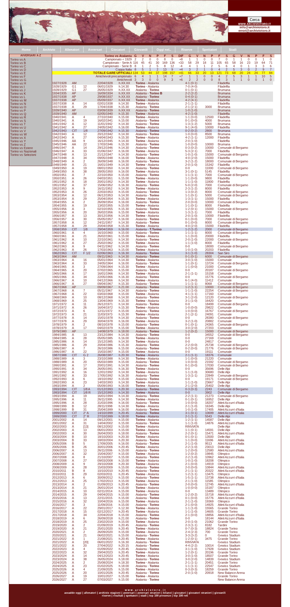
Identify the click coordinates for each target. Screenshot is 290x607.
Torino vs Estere (21, 148)
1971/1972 (59, 304)
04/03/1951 (105, 178)
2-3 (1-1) (191, 525)
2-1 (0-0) (191, 464)
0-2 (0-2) (191, 130)
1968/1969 (59, 297)
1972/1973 (59, 311)
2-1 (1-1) (191, 103)
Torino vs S (18, 120)
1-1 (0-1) (191, 195)
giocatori (180, 592)
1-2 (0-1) (191, 209)
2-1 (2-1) (191, 107)
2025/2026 (59, 569)
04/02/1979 (105, 328)
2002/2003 (59, 426)
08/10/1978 (105, 324)
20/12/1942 (105, 134)
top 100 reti (181, 595)
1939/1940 (59, 110)
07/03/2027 (105, 579)
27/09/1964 (105, 266)
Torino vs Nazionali (23, 151)
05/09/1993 (105, 385)
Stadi (232, 49)
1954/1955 (59, 202)
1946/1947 (59, 147)
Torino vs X (18, 137)
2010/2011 (59, 470)
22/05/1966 (105, 277)
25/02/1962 (105, 243)
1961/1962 (59, 239)
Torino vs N (18, 103)
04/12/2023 (105, 555)
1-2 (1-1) (191, 287)
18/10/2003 (105, 436)
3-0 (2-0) (191, 328)
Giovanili (141, 49)
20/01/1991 (105, 365)
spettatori (132, 595)
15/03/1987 (105, 351)
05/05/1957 (105, 219)
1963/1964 (59, 256)
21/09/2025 (105, 569)
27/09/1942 (105, 130)
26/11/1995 (104, 399)
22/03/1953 (105, 192)
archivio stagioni (109, 592)
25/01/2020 (105, 528)
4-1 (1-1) (191, 294)
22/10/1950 (105, 175)
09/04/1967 (105, 283)
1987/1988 (59, 355)
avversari (129, 592)
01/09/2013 (105, 484)
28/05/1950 (105, 171)
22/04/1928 (105, 83)
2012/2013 (59, 477)
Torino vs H (18, 83)
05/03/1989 (105, 362)
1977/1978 (59, 317)
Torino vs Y (18, 141)
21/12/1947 (105, 154)
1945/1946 (59, 141)
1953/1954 (59, 195)
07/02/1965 (105, 270)
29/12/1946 (105, 147)
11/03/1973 (104, 314)
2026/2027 (59, 576)
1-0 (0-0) (191, 134)
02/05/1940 (105, 113)
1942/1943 (59, 130)
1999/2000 (59, 413)
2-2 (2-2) (191, 93)
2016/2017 (59, 504)
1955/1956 (59, 209)
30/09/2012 (105, 477)
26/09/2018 (105, 518)
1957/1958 (59, 222)
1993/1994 (59, 385)
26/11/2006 (104, 450)
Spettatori (209, 49)
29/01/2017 (105, 508)
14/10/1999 (105, 413)
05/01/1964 (105, 260)
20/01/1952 (105, 181)
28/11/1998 (104, 406)
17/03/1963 (105, 249)
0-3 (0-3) (191, 389)
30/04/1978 (105, 321)
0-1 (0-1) (191, 90)
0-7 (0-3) (191, 528)
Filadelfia (224, 83)
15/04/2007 (105, 453)
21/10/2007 (105, 457)
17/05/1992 (105, 375)
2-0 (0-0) (191, 202)
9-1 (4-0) (191, 127)
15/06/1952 (105, 185)
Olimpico (224, 453)
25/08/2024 (105, 562)
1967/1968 (59, 287)
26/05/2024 (105, 559)
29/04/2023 (105, 552)
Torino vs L (17, 97)
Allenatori (72, 49)
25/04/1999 (105, 409)
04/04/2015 (105, 494)
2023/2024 (59, 555)
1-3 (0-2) (191, 192)
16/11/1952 (104, 188)
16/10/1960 (105, 232)
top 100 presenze (160, 595)
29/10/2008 (105, 464)
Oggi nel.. (164, 49)
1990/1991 (59, 365)
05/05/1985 (105, 338)
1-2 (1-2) (191, 229)
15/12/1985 (105, 341)
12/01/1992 (105, 372)
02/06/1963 (105, 253)
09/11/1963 (104, 256)
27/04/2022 (105, 545)
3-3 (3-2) (191, 535)
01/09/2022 (105, 549)
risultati (117, 595)
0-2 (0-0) (191, 348)
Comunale (225, 260)
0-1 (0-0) (191, 120)
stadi (144, 595)
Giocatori (118, 49)
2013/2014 (59, 484)
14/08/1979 (105, 331)
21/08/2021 (105, 538)
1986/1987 (59, 348)
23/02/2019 (105, 521)
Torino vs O (18, 107)
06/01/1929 (105, 86)
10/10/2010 (105, 470)
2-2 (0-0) (191, 345)
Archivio (49, 49)
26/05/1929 (105, 90)
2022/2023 (59, 549)
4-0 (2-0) (191, 158)
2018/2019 (59, 518)
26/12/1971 (105, 304)
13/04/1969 (105, 300)
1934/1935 (59, 93)
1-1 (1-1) (191, 175)
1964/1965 (59, 266)
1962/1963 (59, 246)
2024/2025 (59, 562)
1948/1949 (59, 161)
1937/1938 (59, 96)
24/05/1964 (105, 263)
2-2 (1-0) (191, 447)
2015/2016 (59, 498)
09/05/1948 (105, 158)
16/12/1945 (105, 141)
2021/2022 (59, 538)
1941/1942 (59, 124)
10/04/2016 (105, 501)
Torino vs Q (18, 114)
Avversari (95, 49)
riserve (106, 595)
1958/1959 (59, 229)
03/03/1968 (105, 294)
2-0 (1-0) (191, 141)
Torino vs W (18, 134)
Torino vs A (17, 59)
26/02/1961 (105, 236)
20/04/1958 (105, 226)
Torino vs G (18, 80)
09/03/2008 (105, 460)
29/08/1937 (105, 96)
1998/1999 (59, 406)
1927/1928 (59, 83)
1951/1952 (59, 181)
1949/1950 (59, 168)
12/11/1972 (104, 311)
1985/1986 (59, 341)
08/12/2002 (105, 426)
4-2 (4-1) (191, 100)
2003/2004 (59, 436)
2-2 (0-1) (191, 433)
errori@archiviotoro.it (254, 30)
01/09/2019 (105, 525)
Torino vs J (17, 90)
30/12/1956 (105, 215)
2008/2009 (59, 464)
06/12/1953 (105, 195)
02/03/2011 (104, 474)
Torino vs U (18, 127)
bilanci (167, 592)
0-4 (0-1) (191, 96)
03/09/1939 (105, 110)
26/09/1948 (105, 161)
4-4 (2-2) (191, 545)
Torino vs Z (18, 144)
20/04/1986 (105, 345)
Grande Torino (228, 508)
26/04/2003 (105, 433)
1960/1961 (59, 232)
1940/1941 (59, 117)
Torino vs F (18, 76)
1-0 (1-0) (191, 110)
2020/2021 (59, 532)
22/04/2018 (105, 515)
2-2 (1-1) (191, 396)
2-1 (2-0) (191, 385)
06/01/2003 (105, 430)
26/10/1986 (105, 348)
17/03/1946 (105, 144)
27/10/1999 (105, 416)
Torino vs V (18, 131)
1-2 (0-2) (191, 331)
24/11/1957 (104, 222)
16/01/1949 (105, 164)
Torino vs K (18, 93)
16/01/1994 (105, 396)
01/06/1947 (105, 151)
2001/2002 (59, 419)
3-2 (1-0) (191, 321)
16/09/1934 (105, 93)
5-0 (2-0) (191, 185)
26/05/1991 (105, 368)
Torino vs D (18, 69)
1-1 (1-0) (191, 181)
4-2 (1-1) (191, 137)
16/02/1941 (105, 120)
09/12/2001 (105, 419)
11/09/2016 (104, 504)
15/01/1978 (105, 317)
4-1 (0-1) (191, 83)
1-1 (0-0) (191, 117)
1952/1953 (59, 188)
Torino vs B (18, 63)
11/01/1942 (104, 124)
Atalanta (153, 83)
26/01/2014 (105, 487)
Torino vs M (18, 100)
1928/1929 (59, 86)
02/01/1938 (105, 103)
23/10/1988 (105, 358)
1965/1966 (59, 273)
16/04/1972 (105, 307)
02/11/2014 (104, 491)
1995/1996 (59, 399)
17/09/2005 (105, 443)
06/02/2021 (105, 535)
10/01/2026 (105, 572)
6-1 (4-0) (191, 280)
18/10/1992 (105, 379)
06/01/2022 (105, 542)
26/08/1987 (105, 355)
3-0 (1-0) (191, 260)
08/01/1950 (105, 168)
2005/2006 (59, 443)
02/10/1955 (105, 209)
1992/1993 (59, 379)
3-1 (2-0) (191, 297)
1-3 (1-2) (191, 124)
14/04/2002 (105, 423)
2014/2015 (59, 491)
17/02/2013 (105, 481)
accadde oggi (73, 592)
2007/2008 (59, 457)
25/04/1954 (105, 198)
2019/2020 (59, 525)
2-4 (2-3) (191, 532)
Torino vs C (18, 66)
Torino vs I (17, 86)
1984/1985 (59, 334)
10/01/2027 (105, 576)
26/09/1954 (105, 202)
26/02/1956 (105, 212)
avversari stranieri (149, 592)
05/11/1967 (104, 290)
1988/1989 (59, 358)
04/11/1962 (104, 246)
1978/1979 (59, 324)
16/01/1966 (105, 273)
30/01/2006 (105, 447)
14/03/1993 (105, 382)
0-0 (187, 168)
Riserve (186, 49)
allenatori (90, 592)
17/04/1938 (105, 107)
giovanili (220, 592)
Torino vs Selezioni (23, 154)
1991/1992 (59, 372)
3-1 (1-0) (191, 253)
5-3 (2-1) (191, 151)
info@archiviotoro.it (255, 27)
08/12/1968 (105, 297)
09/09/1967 (105, 287)
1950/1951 (59, 175)
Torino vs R (18, 117)
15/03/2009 (105, 467)
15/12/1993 (105, 392)
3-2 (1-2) (191, 161)
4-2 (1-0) (191, 113)
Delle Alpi (224, 368)
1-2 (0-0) (191, 450)
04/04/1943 (105, 137)
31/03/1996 (105, 402)
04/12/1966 (105, 280)
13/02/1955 (105, 205)
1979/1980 (59, 331)
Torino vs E (18, 73)
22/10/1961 (105, 239)
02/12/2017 (105, 511)
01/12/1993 (105, 389)
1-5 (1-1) (191, 477)
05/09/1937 (105, 100)
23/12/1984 (105, 334)
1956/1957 (59, 215)
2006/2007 (59, 450)
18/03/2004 (105, 440)
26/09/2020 (105, 532)
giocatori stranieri (200, 592)
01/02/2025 (105, 566)
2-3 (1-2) (191, 188)
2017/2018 (59, 511)
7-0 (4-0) (191, 86)
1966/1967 (59, 280)
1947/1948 (59, 154)
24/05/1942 (105, 127)
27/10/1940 (105, 117)
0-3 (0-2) (191, 147)
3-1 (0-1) (191, 171)
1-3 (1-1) (191, 198)
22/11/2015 (104, 498)
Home (26, 49)
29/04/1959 (105, 229)
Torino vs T (18, 124)
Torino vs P (18, 110)
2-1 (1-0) (191, 406)
